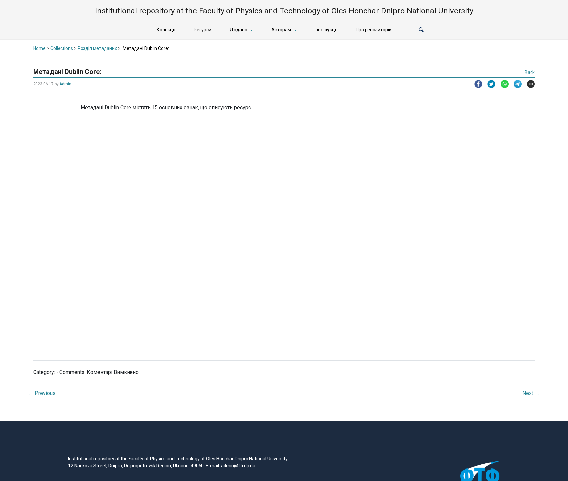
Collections (61, 48)
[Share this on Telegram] (515, 84)
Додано (238, 29)
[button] (421, 29)
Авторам (281, 29)
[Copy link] (528, 84)
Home (39, 48)
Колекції (166, 29)
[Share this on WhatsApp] (502, 84)
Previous (42, 393)
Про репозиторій (373, 29)
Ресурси (202, 29)
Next (531, 393)
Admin (65, 84)
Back (530, 72)
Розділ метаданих (97, 48)
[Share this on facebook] (475, 84)
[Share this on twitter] (488, 84)
